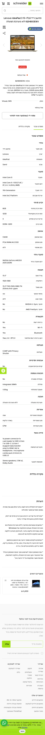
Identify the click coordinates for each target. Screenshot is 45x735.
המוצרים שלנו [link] (37, 695)
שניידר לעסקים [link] (14, 664)
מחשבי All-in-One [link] (14, 700)
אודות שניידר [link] (40, 669)
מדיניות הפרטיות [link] (39, 680)
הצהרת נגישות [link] (40, 687)
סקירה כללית (24, 126)
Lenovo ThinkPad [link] (14, 711)
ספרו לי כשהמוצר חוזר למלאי (22, 116)
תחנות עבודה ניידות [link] (14, 704)
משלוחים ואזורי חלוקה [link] (28, 675)
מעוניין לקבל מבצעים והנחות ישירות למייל (23, 653)
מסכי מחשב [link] (38, 711)
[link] (3, 371)
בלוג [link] (18, 672)
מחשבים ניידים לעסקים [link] (34, 704)
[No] (42, 727)
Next (3, 45)
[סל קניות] (3, 3)
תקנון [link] (30, 668)
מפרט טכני (38, 126)
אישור (22, 731)
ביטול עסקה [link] (27, 682)
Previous (41, 45)
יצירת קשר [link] (39, 675)
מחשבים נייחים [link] (37, 707)
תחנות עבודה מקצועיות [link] (13, 707)
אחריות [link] (29, 686)
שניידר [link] (40, 664)
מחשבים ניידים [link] (37, 700)
